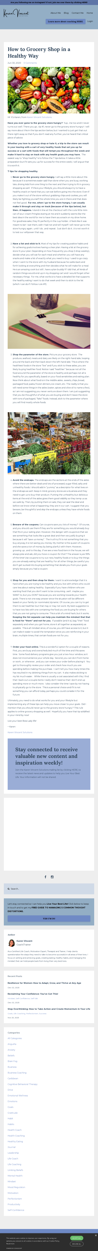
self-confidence (23, 998)
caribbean (13, 1078)
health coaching (16, 1136)
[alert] (49, 1242)
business (12, 1067)
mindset (11, 998)
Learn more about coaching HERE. (65, 21)
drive (10, 1090)
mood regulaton (16, 1187)
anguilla (12, 1044)
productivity (14, 1204)
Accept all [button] (76, 1238)
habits (11, 1124)
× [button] (96, 1235)
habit (10, 1118)
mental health (15, 1176)
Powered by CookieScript (14, 1248)
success (42, 1014)
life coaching (19, 1014)
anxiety (11, 1050)
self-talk (34, 998)
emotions (12, 1101)
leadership (13, 1153)
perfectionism (32, 1014)
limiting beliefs (15, 1170)
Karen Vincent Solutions (39, 117)
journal (12, 1147)
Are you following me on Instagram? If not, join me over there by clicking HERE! (49, 2)
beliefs (11, 1055)
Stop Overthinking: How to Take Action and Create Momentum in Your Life (49, 1009)
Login (90, 21)
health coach (15, 1130)
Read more (10, 1244)
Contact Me (78, 13)
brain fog (12, 1061)
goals (10, 1014)
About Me (56, 13)
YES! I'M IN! (49, 918)
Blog (66, 13)
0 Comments (30, 63)
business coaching (17, 1073)
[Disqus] (49, 834)
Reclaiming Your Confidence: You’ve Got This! (33, 994)
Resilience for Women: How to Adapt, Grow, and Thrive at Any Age (44, 983)
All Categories (15, 1038)
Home (90, 13)
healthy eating (15, 1141)
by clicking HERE (69, 770)
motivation (13, 1193)
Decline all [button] (76, 1244)
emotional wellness (18, 1095)
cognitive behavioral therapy (23, 1084)
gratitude (13, 1113)
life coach (13, 1158)
